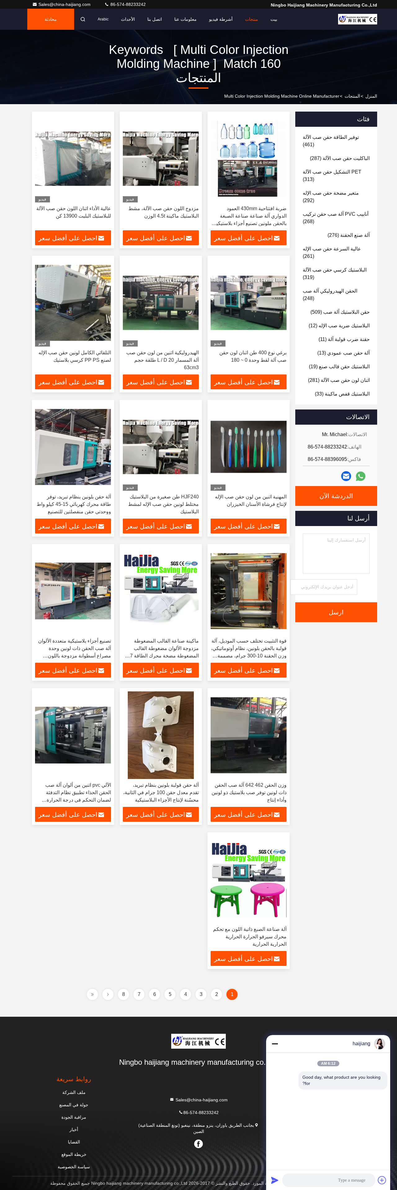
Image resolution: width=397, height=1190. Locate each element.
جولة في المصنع (73, 1104)
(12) (339, 325)
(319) (335, 273)
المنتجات (352, 96)
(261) (332, 252)
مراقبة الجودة (73, 1117)
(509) (340, 312)
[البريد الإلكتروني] (346, 476)
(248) (330, 294)
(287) (340, 158)
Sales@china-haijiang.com (65, 4)
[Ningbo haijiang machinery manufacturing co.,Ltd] (357, 19)
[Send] (275, 1180)
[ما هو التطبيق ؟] (360, 476)
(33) (342, 393)
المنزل (371, 96)
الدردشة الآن (336, 496)
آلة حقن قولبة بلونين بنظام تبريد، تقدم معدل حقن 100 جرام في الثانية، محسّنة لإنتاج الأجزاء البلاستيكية (161, 792)
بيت (273, 19)
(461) (331, 141)
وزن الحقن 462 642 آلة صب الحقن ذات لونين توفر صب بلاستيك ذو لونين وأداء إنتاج (249, 792)
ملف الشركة (74, 1092)
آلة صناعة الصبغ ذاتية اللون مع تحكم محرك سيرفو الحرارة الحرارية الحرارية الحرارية (250, 937)
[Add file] (382, 1180)
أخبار (73, 1129)
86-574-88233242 (127, 4)
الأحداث (128, 19)
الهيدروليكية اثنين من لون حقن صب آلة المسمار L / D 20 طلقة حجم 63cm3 (162, 360)
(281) (339, 380)
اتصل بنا (154, 19)
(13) (343, 353)
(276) (349, 235)
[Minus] (275, 1043)
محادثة (51, 19)
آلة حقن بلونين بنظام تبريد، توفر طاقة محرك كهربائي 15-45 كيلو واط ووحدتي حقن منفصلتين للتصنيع (74, 504)
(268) (335, 217)
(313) (332, 175)
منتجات (251, 19)
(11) (344, 339)
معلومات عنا (185, 19)
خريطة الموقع (74, 1154)
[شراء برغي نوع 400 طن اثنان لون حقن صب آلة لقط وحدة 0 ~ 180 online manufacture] (249, 303)
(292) (331, 196)
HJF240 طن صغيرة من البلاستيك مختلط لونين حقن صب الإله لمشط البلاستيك (163, 504)
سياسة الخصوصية (74, 1166)
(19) (339, 366)
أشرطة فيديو (221, 19)
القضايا (74, 1141)
